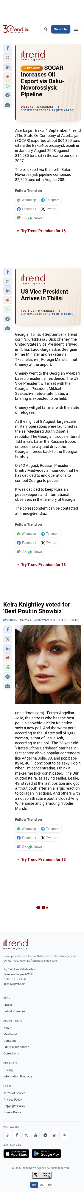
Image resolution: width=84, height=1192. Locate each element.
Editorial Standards (16, 1047)
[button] (7, 48)
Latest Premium (14, 1011)
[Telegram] (45, 1135)
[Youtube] (36, 1135)
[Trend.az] (16, 29)
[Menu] (76, 29)
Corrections (11, 1053)
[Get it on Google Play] (46, 1153)
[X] (26, 1135)
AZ (42, 1184)
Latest (7, 1005)
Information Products (17, 1076)
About (7, 1028)
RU (50, 1184)
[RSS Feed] (64, 1135)
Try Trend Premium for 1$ (43, 230)
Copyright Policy (14, 1106)
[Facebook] (17, 1135)
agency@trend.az (14, 983)
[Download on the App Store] (16, 1153)
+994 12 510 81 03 (14, 979)
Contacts (9, 1040)
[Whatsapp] (7, 1135)
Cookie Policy (12, 1112)
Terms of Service (14, 1093)
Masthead (10, 1034)
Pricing (8, 1070)
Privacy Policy (12, 1099)
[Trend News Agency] (15, 944)
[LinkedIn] (55, 1135)
